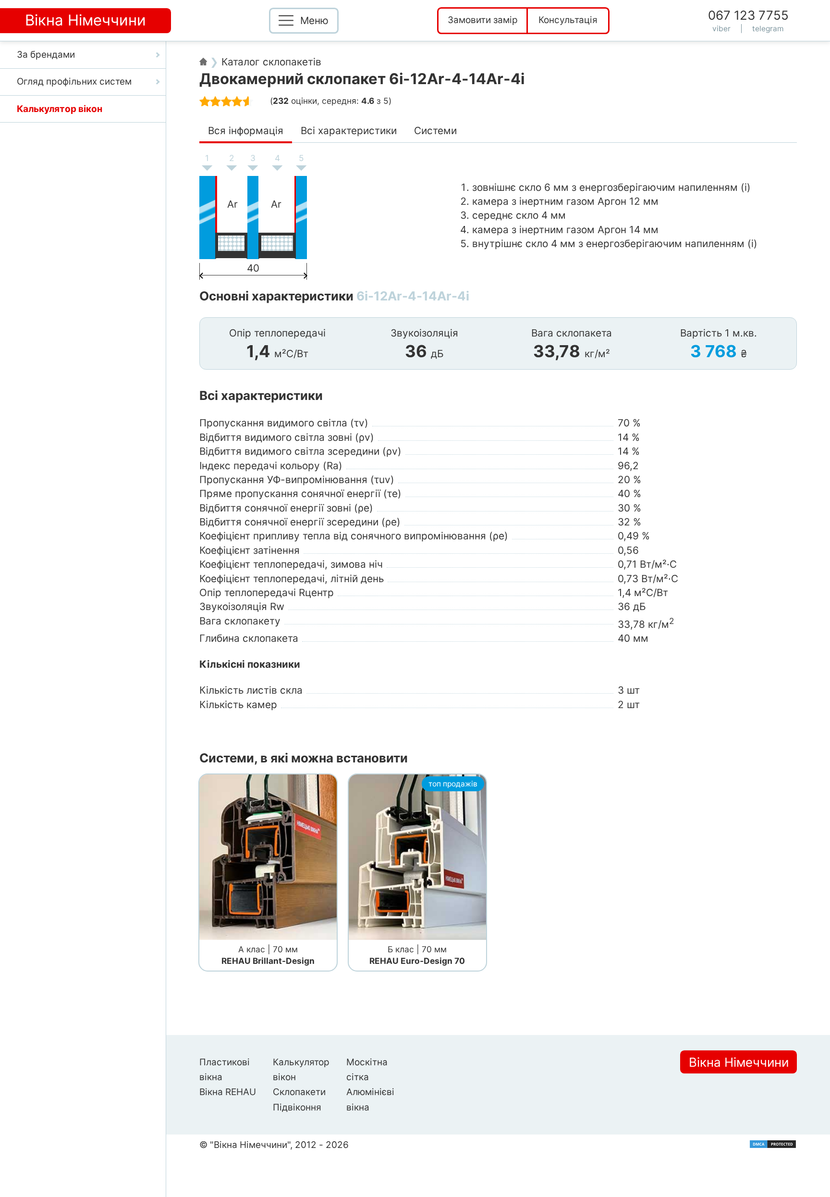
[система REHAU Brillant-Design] (268, 857)
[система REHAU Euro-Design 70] (417, 857)
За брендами (46, 54)
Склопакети (299, 1091)
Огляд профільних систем (74, 81)
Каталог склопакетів (271, 62)
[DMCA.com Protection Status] (773, 1144)
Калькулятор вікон (59, 108)
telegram (768, 28)
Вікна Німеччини (739, 1061)
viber (721, 28)
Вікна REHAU (227, 1091)
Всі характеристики (349, 131)
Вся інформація (245, 131)
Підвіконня (297, 1107)
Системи (435, 131)
